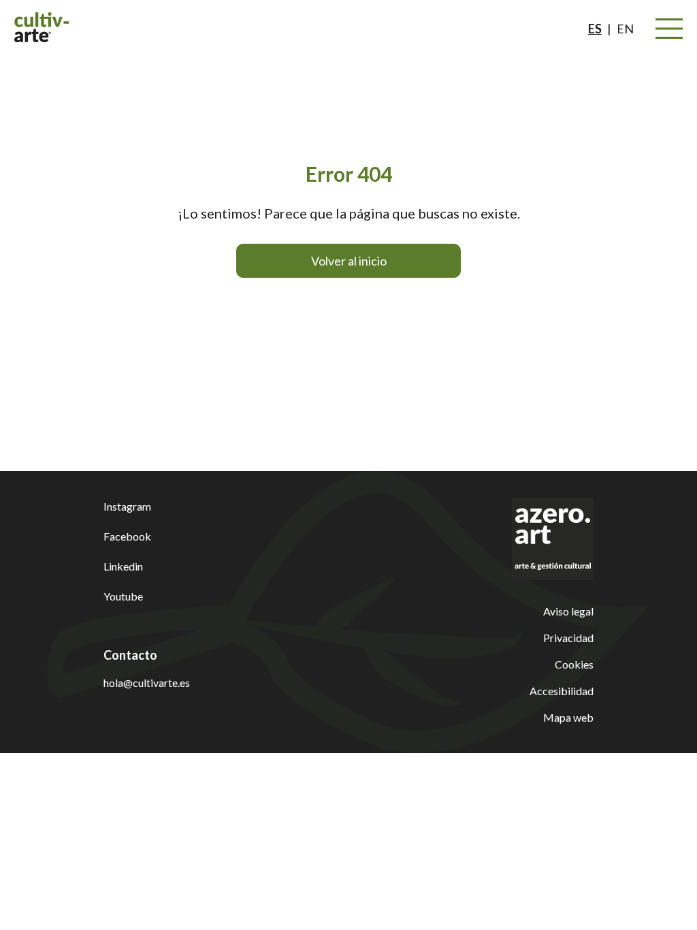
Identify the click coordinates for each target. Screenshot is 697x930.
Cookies (574, 664)
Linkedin (123, 566)
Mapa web (568, 717)
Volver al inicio (349, 260)
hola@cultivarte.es (146, 682)
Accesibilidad (562, 690)
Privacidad (568, 637)
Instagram (127, 506)
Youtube (123, 596)
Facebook (127, 536)
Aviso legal (568, 611)
